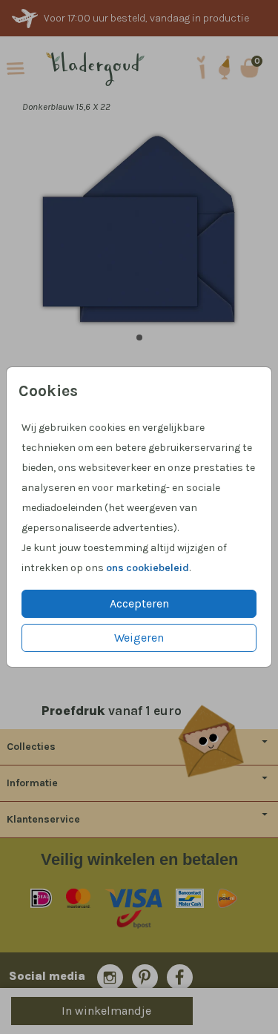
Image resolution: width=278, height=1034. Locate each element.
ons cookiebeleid (147, 568)
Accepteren (139, 603)
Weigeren (139, 637)
